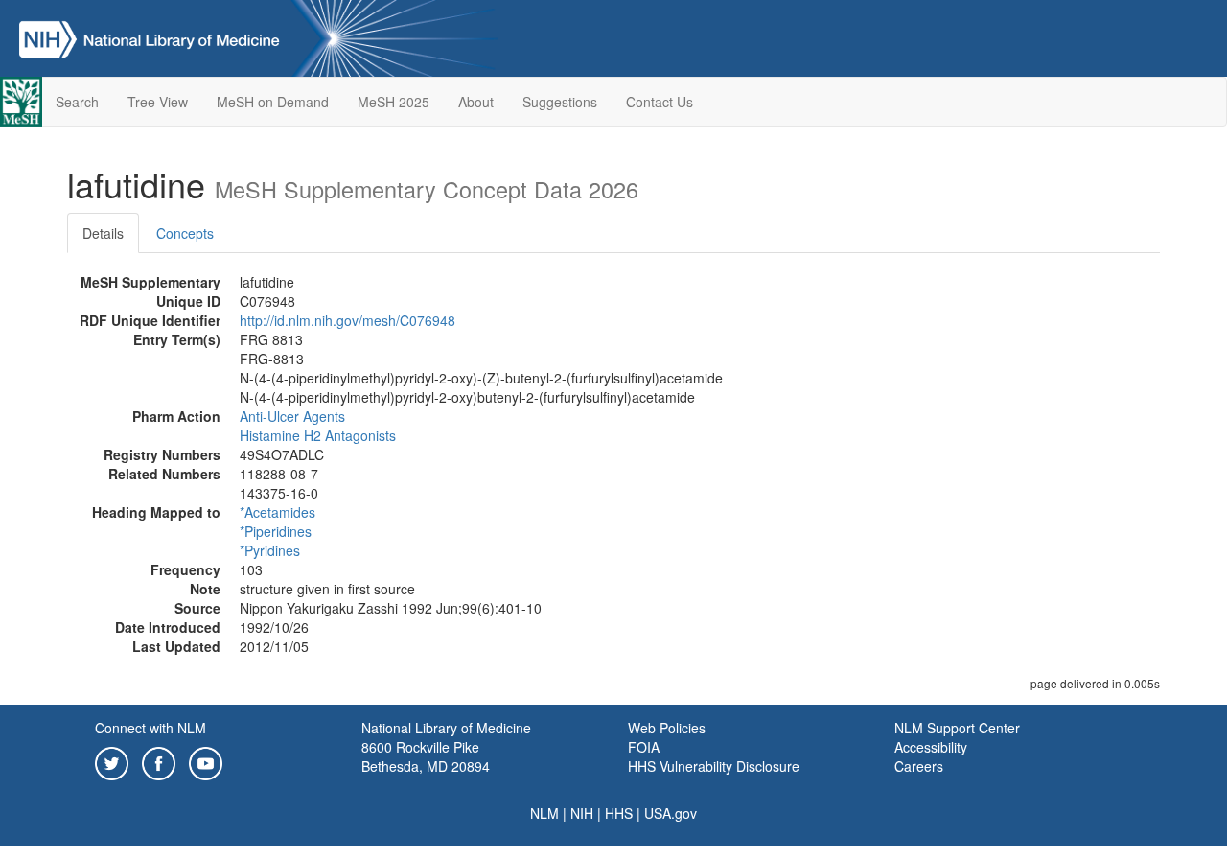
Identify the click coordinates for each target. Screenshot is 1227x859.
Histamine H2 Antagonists (318, 435)
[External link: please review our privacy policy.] (111, 761)
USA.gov (670, 813)
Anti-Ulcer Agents (292, 416)
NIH (581, 813)
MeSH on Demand (273, 101)
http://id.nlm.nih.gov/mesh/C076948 (347, 320)
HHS (619, 813)
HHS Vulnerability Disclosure (713, 766)
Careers (918, 766)
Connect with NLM (150, 727)
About (476, 101)
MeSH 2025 (393, 101)
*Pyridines (270, 550)
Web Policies (667, 727)
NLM (544, 813)
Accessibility (930, 746)
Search (77, 101)
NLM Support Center (957, 727)
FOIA (644, 746)
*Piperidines (276, 531)
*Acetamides (277, 512)
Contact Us (659, 101)
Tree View (157, 101)
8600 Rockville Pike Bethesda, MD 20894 (425, 756)
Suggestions (559, 101)
